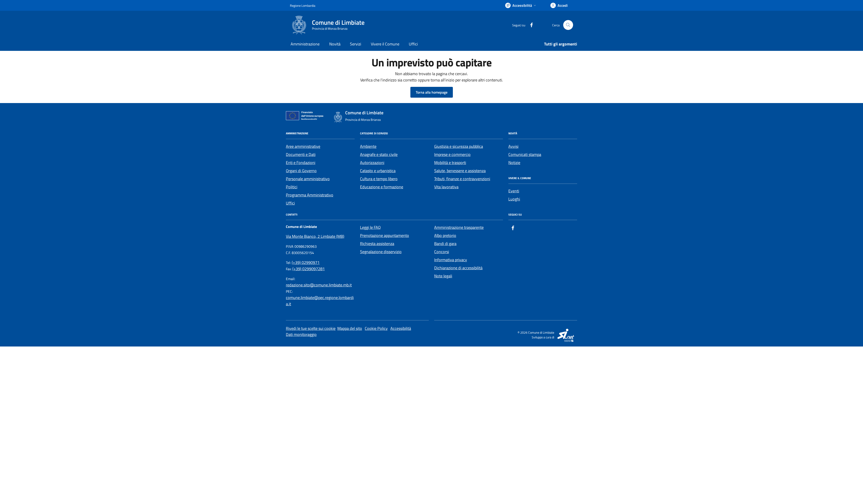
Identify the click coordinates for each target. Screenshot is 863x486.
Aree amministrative (303, 146)
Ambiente (368, 146)
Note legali (443, 276)
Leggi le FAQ (370, 227)
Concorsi (441, 252)
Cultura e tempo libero (379, 179)
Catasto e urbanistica (378, 171)
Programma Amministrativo (309, 195)
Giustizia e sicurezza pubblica (458, 146)
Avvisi (513, 146)
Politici (291, 187)
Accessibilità (400, 328)
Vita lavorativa (446, 187)
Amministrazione (305, 44)
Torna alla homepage (431, 92)
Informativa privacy (450, 260)
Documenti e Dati (301, 154)
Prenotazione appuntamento (384, 235)
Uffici (413, 44)
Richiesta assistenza (377, 244)
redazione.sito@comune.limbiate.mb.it (319, 285)
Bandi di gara (445, 244)
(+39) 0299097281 (308, 269)
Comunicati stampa (524, 154)
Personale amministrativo (308, 179)
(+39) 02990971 (306, 262)
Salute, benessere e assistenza (460, 171)
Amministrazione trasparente (459, 227)
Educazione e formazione (381, 187)
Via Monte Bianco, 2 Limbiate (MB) (315, 236)
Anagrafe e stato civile (379, 154)
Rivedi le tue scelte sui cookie (311, 328)
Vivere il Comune (385, 44)
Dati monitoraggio (301, 334)
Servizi (355, 44)
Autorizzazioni (372, 163)
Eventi (513, 191)
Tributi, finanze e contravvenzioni (462, 179)
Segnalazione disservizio (381, 252)
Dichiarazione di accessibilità (458, 268)
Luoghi (514, 199)
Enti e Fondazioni (300, 163)
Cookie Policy (376, 328)
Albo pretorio (445, 235)
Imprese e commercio (452, 154)
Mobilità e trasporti (450, 163)
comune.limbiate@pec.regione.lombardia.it (320, 301)
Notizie (514, 163)
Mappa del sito (349, 328)
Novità (334, 44)
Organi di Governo (301, 171)
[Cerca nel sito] (568, 25)
